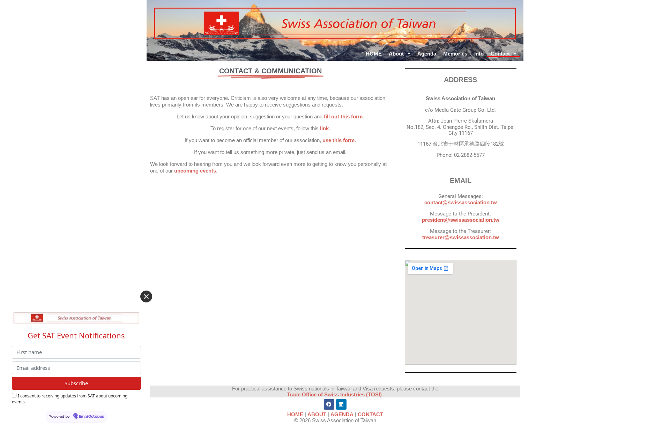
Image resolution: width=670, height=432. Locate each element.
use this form (338, 140)
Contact (500, 54)
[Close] (146, 296)
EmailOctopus (91, 416)
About (396, 54)
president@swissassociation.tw (460, 220)
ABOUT (316, 414)
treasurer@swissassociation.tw (460, 237)
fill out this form (343, 116)
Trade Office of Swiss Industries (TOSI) (334, 394)
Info (479, 54)
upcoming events (195, 171)
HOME (374, 54)
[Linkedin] (341, 404)
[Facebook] (329, 404)
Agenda (426, 54)
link (324, 128)
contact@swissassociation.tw (460, 202)
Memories (455, 54)
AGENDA (341, 414)
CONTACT (370, 414)
